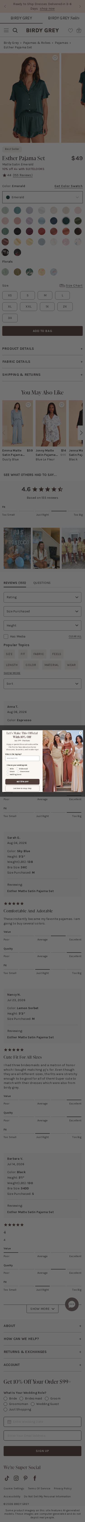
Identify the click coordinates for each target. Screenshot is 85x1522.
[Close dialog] (80, 733)
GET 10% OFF (22, 781)
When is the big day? (13, 754)
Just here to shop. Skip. (22, 788)
